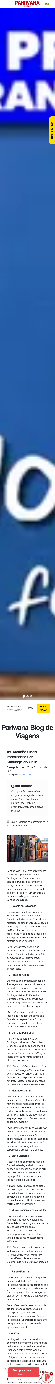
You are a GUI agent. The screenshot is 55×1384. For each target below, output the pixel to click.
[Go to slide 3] (31, 696)
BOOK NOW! (52, 130)
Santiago (25, 774)
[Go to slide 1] (24, 696)
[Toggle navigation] (8, 4)
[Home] (27, 4)
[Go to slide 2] (27, 696)
